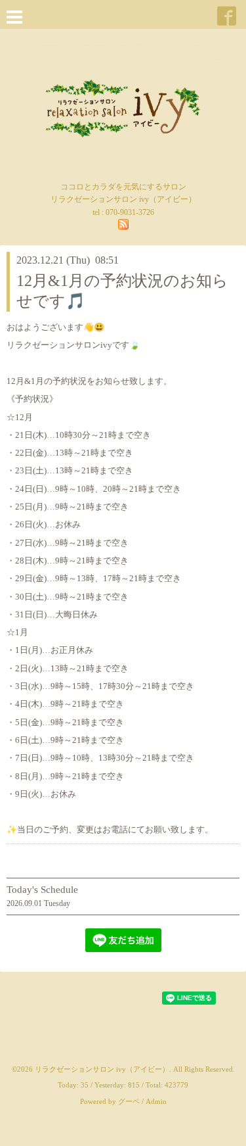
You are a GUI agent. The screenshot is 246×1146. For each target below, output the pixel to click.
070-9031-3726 (130, 212)
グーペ (129, 1101)
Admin (156, 1101)
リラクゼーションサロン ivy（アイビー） (102, 1069)
